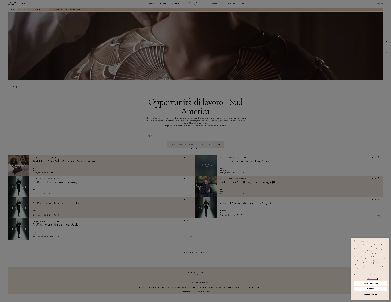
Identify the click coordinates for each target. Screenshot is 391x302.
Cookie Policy (372, 279)
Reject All (370, 288)
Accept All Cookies (370, 283)
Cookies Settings (370, 294)
